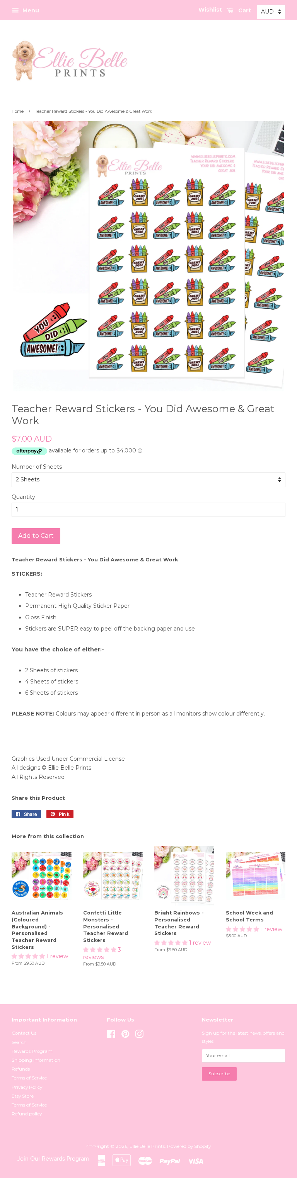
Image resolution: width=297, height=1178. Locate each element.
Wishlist (210, 9)
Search (19, 1042)
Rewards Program (32, 1051)
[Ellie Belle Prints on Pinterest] (125, 1036)
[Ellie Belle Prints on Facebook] (111, 1036)
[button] (29, 956)
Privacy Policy (27, 1087)
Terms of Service (29, 1078)
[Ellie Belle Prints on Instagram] (139, 1036)
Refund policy (27, 1114)
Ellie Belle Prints (147, 1146)
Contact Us (24, 1033)
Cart (244, 10)
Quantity (23, 496)
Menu (30, 10)
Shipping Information (36, 1060)
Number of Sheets (37, 466)
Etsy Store (23, 1096)
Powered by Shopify (189, 1146)
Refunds (21, 1069)
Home (18, 111)
